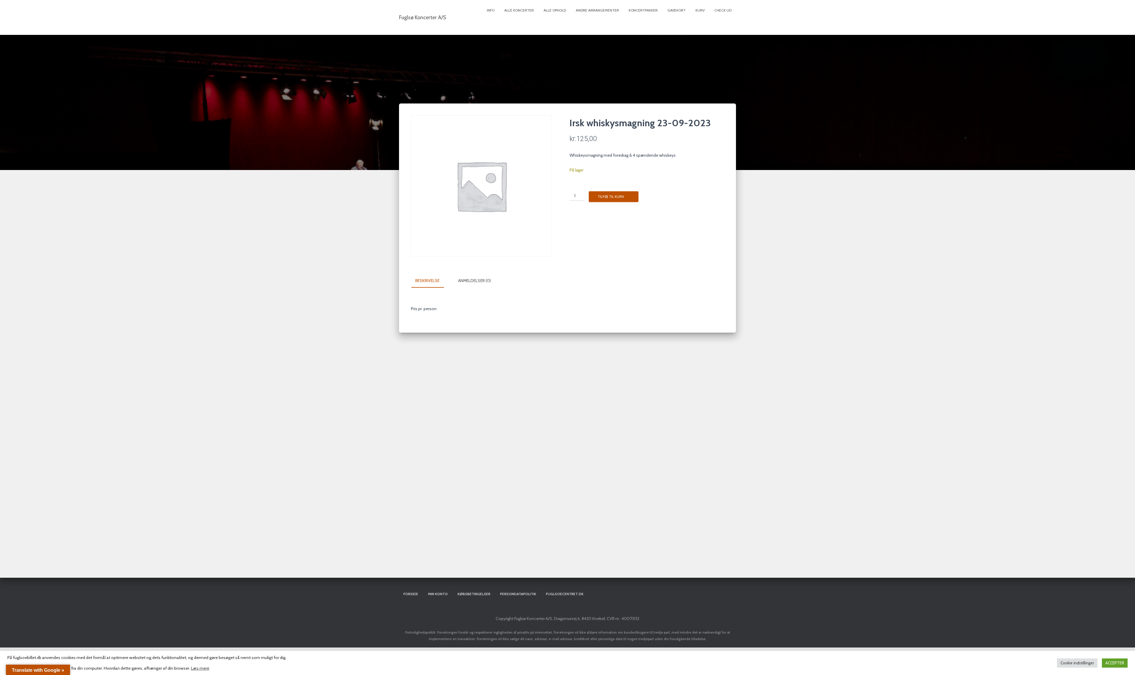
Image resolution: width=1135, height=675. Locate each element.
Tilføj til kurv (611, 196)
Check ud (723, 10)
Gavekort (676, 10)
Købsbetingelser (474, 594)
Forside (410, 594)
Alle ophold (555, 10)
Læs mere (200, 668)
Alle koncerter (519, 10)
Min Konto (438, 594)
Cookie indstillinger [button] (1077, 663)
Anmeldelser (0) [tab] (474, 280)
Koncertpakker (643, 10)
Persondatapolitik (518, 594)
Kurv (700, 10)
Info (490, 10)
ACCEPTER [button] (1114, 663)
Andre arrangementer (597, 10)
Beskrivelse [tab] (427, 280)
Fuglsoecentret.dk (564, 594)
